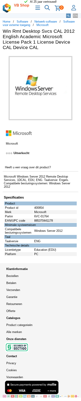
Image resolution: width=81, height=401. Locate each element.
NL (68, 15)
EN (75, 15)
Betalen (11, 283)
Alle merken (14, 332)
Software (22, 21)
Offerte (10, 311)
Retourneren (14, 304)
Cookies (11, 370)
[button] (74, 58)
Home (6, 21)
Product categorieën (19, 325)
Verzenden (13, 290)
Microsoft (42, 25)
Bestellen (12, 276)
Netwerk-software (45, 21)
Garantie (11, 297)
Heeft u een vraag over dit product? (28, 167)
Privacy (11, 363)
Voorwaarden (14, 377)
